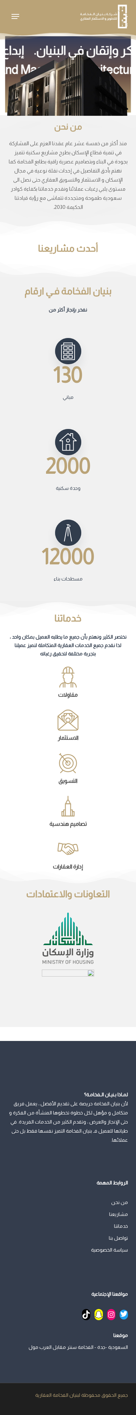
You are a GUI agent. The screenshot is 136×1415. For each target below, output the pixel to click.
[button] (15, 16)
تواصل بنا (118, 1238)
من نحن (119, 1202)
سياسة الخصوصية (109, 1250)
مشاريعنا (118, 1214)
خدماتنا (121, 1226)
